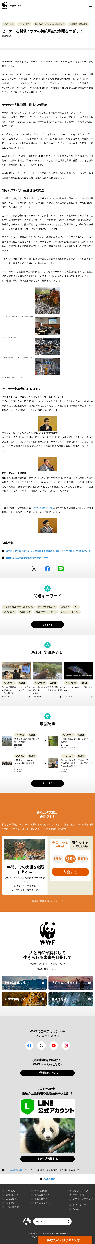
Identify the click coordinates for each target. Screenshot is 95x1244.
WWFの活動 (8, 24)
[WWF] (3, 1170)
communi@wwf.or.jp (43, 507)
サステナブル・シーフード (45, 612)
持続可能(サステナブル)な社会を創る (49, 24)
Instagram (65, 1045)
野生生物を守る (25, 1001)
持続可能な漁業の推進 (78, 24)
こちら (61, 901)
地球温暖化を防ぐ (25, 985)
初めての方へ (12, 1195)
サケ (76, 607)
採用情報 (9, 1202)
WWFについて (12, 1191)
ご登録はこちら (47, 1072)
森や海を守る (72, 1001)
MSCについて (9, 612)
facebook (47, 568)
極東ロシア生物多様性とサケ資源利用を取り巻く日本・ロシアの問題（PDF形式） (47, 551)
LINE (61, 568)
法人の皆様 (11, 1198)
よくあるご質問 (42, 1202)
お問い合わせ (12, 1206)
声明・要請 (78, 1195)
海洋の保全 (64, 607)
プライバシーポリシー (83, 1199)
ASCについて (25, 612)
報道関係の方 (41, 1198)
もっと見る (47, 625)
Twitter (34, 568)
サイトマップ (79, 1205)
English (76, 1209)
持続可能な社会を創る (72, 985)
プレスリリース (80, 1191)
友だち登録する (47, 1158)
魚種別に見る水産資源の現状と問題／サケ (27, 558)
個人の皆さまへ (42, 1195)
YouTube (53, 1045)
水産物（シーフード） (70, 612)
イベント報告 (24, 24)
